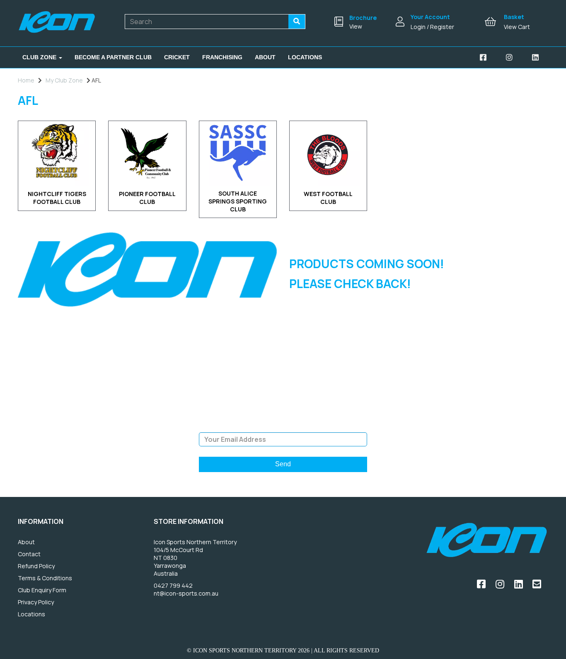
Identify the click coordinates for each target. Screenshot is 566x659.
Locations (305, 57)
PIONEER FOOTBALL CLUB (147, 198)
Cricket (177, 57)
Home (26, 80)
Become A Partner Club (113, 57)
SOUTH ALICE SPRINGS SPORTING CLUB (237, 201)
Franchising (222, 57)
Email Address (283, 426)
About (265, 57)
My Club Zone (64, 80)
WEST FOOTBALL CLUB (328, 198)
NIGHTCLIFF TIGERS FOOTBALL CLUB (57, 198)
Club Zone (40, 57)
